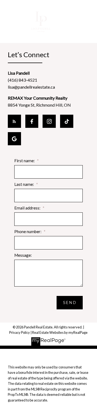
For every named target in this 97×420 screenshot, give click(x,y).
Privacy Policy (19, 332)
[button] (14, 121)
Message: (23, 255)
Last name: (24, 184)
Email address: (27, 207)
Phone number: (28, 231)
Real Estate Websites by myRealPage (60, 332)
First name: (25, 160)
